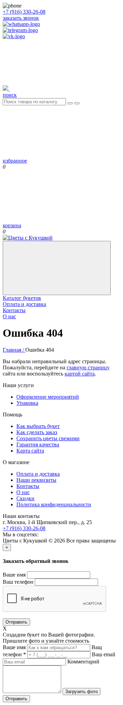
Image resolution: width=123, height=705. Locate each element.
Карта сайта (30, 451)
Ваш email (103, 654)
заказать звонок (21, 18)
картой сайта (80, 374)
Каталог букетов (22, 298)
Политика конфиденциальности (53, 504)
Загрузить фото (81, 691)
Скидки (25, 498)
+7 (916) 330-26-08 (24, 12)
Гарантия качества (37, 444)
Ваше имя (14, 575)
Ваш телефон (18, 582)
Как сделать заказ (36, 432)
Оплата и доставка (24, 304)
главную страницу (88, 367)
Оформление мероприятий (47, 397)
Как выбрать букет (38, 426)
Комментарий (83, 661)
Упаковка (27, 403)
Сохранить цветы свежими (48, 438)
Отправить (16, 622)
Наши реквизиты (36, 480)
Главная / (14, 350)
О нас (9, 316)
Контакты (14, 310)
